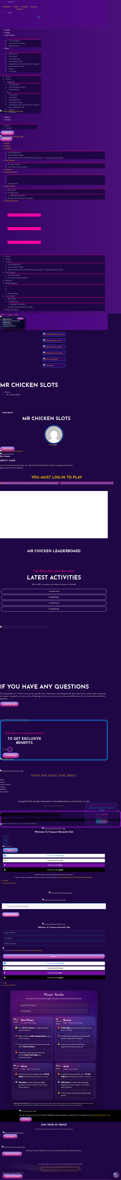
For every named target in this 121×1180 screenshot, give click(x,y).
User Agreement (14, 59)
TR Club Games (14, 41)
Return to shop (11, 914)
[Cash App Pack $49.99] (43, 824)
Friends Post (13, 54)
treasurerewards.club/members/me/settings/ (76, 877)
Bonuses (8, 169)
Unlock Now (101, 821)
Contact (8, 120)
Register (54, 956)
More (7, 48)
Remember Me (8, 846)
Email (4, 749)
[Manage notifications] (3, 1176)
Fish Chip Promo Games (17, 167)
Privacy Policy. (37, 950)
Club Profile (9, 186)
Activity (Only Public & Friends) (20, 198)
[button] (52, 229)
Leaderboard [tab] (54, 591)
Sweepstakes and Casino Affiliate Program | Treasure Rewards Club (23, 65)
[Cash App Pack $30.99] (12, 824)
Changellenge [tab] (54, 597)
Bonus (7, 32)
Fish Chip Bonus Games (17, 43)
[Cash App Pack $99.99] (58, 824)
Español (11, 69)
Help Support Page (15, 61)
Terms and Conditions (20, 950)
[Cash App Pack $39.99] (27, 824)
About (7, 117)
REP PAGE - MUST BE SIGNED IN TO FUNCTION (54, 806)
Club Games (10, 35)
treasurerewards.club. (102, 1115)
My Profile (12, 190)
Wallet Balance (14, 46)
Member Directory (17, 195)
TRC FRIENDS (53, 445)
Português (12, 71)
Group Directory (11, 201)
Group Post (13, 56)
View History (13, 183)
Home (7, 30)
